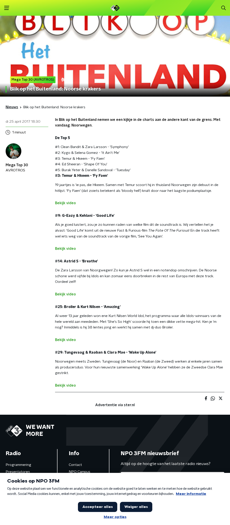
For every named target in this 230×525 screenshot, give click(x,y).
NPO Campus (79, 472)
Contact (75, 465)
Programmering (18, 465)
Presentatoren (18, 472)
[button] (6, 8)
